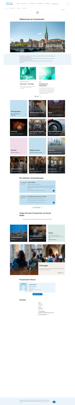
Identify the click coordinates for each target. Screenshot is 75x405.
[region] (23, 309)
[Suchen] (68, 4)
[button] (54, 191)
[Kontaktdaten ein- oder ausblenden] (53, 291)
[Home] (6, 8)
